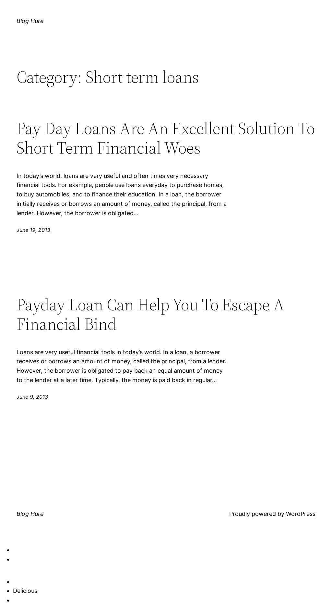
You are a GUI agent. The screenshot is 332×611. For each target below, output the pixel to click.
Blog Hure (30, 21)
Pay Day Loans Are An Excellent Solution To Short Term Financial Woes (166, 137)
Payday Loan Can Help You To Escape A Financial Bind (150, 314)
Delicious (25, 590)
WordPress (300, 513)
